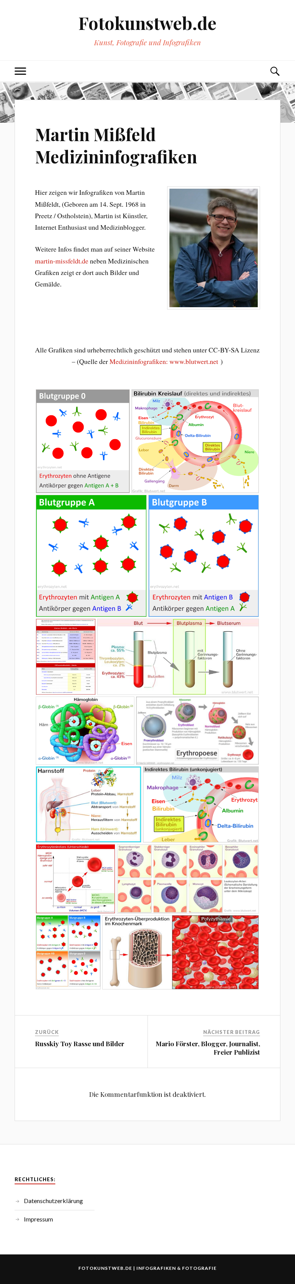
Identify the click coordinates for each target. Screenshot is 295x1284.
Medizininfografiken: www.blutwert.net (163, 361)
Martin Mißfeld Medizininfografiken (116, 145)
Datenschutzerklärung (53, 1200)
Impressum (38, 1219)
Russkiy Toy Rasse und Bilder (79, 1043)
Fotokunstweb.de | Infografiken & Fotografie (147, 1268)
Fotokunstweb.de (147, 22)
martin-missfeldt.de (61, 260)
